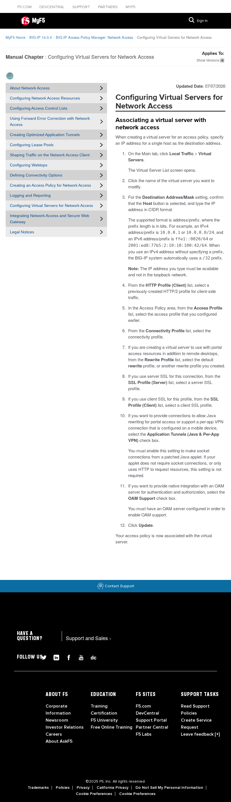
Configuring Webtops (28, 165)
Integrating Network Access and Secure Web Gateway (49, 218)
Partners (108, 6)
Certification (104, 713)
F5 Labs (144, 734)
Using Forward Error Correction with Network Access (50, 121)
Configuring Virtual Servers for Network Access (51, 205)
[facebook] (66, 657)
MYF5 (131, 6)
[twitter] (41, 657)
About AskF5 (59, 741)
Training (99, 706)
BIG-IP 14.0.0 (40, 37)
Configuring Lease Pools (32, 145)
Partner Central (152, 727)
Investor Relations (65, 727)
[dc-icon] (90, 657)
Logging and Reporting (30, 195)
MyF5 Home (15, 37)
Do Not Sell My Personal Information (169, 788)
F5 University (104, 720)
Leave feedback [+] (200, 734)
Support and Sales (88, 637)
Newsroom (57, 720)
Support (81, 6)
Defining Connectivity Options (36, 175)
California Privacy (112, 788)
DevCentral (147, 713)
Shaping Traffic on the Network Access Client (50, 155)
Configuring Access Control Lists (38, 108)
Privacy (83, 788)
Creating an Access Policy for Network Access (50, 185)
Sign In (202, 21)
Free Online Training (111, 727)
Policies (63, 788)
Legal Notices (22, 232)
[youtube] (79, 657)
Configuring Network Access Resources (45, 98)
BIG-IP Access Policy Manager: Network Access (94, 37)
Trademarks (38, 788)
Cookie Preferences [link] (94, 794)
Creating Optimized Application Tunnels (45, 134)
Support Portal (151, 720)
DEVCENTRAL (52, 6)
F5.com (25, 6)
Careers (54, 734)
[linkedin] (54, 657)
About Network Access (30, 88)
